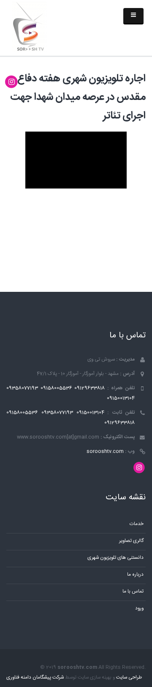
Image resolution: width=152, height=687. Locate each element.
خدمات (137, 524)
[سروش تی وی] (29, 27)
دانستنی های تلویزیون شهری (115, 558)
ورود (139, 608)
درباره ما (135, 575)
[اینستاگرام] (11, 82)
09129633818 (89, 388)
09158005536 (56, 388)
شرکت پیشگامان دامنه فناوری (35, 678)
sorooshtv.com (105, 451)
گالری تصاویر (131, 541)
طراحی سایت (129, 678)
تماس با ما (133, 591)
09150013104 (121, 398)
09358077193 (22, 388)
